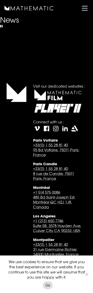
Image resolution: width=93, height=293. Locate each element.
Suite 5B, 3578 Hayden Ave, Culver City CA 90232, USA (57, 228)
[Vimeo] (37, 128)
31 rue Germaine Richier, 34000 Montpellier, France (56, 252)
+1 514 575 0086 (46, 192)
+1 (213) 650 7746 (48, 220)
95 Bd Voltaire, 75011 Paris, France (56, 152)
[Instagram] (56, 128)
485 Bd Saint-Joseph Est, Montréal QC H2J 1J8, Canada (54, 202)
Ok (47, 285)
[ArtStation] (74, 128)
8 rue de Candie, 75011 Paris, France (53, 176)
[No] (86, 274)
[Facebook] (46, 128)
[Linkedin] (65, 128)
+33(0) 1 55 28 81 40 (50, 145)
